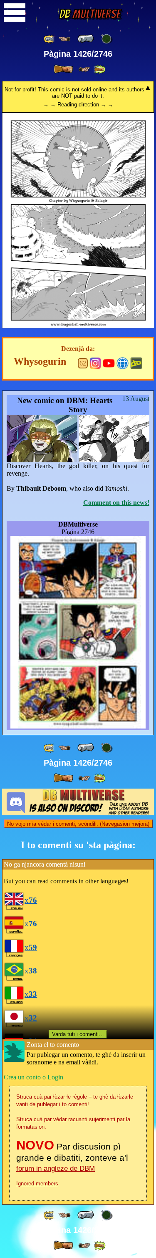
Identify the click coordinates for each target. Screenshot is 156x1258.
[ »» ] (99, 69)
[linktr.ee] (122, 362)
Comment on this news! (116, 502)
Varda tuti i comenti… (78, 1034)
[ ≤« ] (64, 39)
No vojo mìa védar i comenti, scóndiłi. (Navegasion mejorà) (78, 824)
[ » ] (63, 69)
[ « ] (85, 38)
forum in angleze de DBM (55, 1168)
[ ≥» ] (84, 69)
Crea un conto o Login (33, 1077)
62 (82, 363)
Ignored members (37, 1183)
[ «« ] (49, 39)
